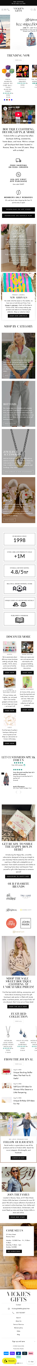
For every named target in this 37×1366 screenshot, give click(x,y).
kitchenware (26, 1207)
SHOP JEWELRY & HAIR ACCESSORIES (18, 471)
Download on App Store (18, 209)
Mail (5, 9)
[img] (18, 763)
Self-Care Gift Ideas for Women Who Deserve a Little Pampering (23, 1089)
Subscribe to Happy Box (18, 876)
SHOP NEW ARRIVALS (18, 316)
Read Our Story (18, 1217)
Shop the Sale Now (18, 1006)
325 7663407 (20, 1313)
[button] (7, 93)
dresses (7, 305)
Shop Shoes (9, 520)
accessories (7, 1207)
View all (18, 60)
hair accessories (24, 465)
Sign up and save (18, 1341)
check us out (18, 1158)
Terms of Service (18, 1324)
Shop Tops (9, 375)
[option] (18, 3)
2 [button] (21, 50)
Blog (18, 1334)
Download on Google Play (18, 216)
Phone (8, 9)
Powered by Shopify (18, 1348)
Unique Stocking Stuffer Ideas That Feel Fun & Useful (22, 1075)
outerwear (15, 305)
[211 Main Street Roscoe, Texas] (18, 1256)
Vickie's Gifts (19, 10)
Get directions (14, 1251)
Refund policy (18, 1328)
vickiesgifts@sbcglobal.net (20, 1309)
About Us (18, 1321)
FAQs (18, 1331)
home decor (7, 141)
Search (18, 1318)
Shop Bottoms (10, 423)
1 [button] (16, 50)
